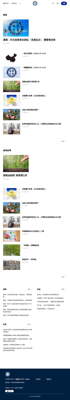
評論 (38, 289)
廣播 (4, 289)
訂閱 (64, 3)
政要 (4, 324)
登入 (58, 3)
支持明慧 (38, 379)
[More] (20, 3)
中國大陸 (14, 3)
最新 (5, 15)
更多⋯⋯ (64, 141)
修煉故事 (7, 150)
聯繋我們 (48, 379)
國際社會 (6, 3)
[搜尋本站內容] (53, 3)
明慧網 (17, 379)
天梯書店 (27, 379)
